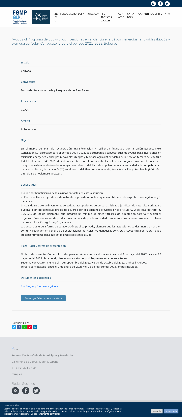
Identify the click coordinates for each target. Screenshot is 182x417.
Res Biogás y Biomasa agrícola (39, 286)
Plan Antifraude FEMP (150, 13)
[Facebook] (19, 327)
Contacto (121, 15)
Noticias (91, 13)
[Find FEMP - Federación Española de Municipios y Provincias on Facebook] (26, 390)
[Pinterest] (29, 327)
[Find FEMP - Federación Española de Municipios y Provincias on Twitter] (36, 390)
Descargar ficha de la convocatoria (43, 298)
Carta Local (130, 15)
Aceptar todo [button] (171, 411)
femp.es (17, 374)
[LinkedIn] (35, 327)
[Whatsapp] (24, 327)
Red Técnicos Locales (106, 17)
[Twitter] (14, 327)
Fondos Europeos (71, 13)
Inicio (56, 17)
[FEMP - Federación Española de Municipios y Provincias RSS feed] (16, 390)
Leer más (157, 411)
